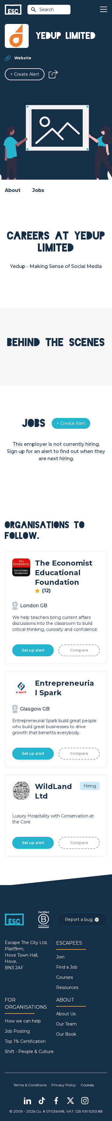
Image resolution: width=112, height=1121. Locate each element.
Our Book (66, 1034)
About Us (66, 1014)
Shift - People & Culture (29, 1051)
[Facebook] (56, 1100)
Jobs (38, 190)
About (12, 190)
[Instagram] (84, 1100)
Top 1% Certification (25, 1041)
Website (22, 58)
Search (46, 9)
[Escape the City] (13, 9)
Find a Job (66, 967)
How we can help (23, 1021)
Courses (64, 977)
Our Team (66, 1024)
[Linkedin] (27, 1100)
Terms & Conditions (30, 1085)
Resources (67, 987)
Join (60, 957)
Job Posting (17, 1031)
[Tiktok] (41, 1100)
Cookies (87, 1085)
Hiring (90, 786)
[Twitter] (70, 1100)
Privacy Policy (63, 1085)
